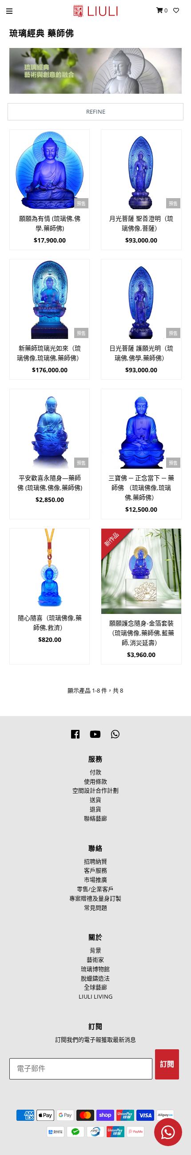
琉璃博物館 (95, 969)
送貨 (95, 800)
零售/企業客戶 (95, 889)
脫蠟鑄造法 (95, 978)
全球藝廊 (95, 987)
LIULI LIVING (95, 996)
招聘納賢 (95, 861)
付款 (95, 772)
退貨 (95, 809)
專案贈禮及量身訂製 (95, 898)
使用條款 (95, 781)
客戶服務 (95, 870)
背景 (95, 950)
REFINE (95, 112)
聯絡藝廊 (95, 818)
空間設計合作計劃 (95, 790)
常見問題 (95, 908)
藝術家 (95, 960)
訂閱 (167, 1064)
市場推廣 (95, 880)
